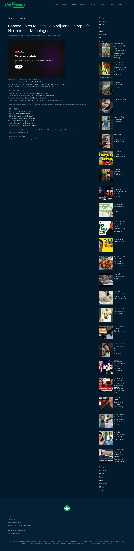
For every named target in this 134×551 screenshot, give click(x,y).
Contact (11, 516)
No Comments (56, 35)
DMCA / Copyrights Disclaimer (19, 525)
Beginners (64, 5)
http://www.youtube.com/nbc (23, 123)
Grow (56, 5)
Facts (120, 5)
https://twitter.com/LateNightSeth (37, 93)
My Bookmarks (13, 533)
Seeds (73, 5)
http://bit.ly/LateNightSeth (33, 82)
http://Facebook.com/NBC (23, 111)
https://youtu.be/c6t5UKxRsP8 (18, 132)
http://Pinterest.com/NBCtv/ (27, 118)
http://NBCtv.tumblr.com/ (25, 116)
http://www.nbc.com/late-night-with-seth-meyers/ (50, 84)
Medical (82, 5)
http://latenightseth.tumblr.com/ (35, 98)
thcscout (19, 35)
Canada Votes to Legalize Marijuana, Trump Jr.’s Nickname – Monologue (49, 28)
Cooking (103, 5)
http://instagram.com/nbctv (27, 125)
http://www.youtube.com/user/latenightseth (22, 139)
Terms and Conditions (16, 531)
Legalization (93, 5)
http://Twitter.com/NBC (23, 114)
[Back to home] (15, 5)
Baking (112, 5)
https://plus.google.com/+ (40, 100)
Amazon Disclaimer (15, 522)
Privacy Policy (13, 528)
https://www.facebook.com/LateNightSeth (40, 96)
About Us (11, 519)
